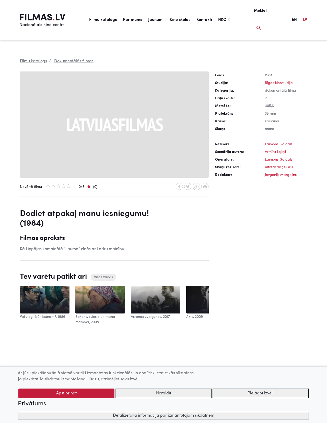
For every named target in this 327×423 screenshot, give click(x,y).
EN (294, 20)
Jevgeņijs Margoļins (281, 175)
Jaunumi (156, 20)
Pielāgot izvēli (261, 393)
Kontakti (204, 20)
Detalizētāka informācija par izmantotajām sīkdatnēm (163, 416)
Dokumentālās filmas (74, 61)
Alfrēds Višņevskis (279, 167)
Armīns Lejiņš (275, 152)
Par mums (132, 20)
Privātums (32, 404)
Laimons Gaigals (278, 144)
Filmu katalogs (103, 20)
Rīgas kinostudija (279, 83)
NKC (222, 20)
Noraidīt (163, 393)
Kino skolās (180, 20)
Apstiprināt (66, 393)
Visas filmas (103, 277)
